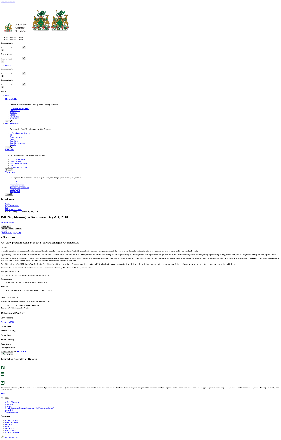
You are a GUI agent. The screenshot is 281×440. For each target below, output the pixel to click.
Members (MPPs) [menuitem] (11, 99)
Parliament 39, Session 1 (13, 210)
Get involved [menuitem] (9, 150)
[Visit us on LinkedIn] (2, 375)
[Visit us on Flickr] (2, 380)
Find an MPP (9, 424)
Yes (21, 351)
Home (7, 204)
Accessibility (9, 410)
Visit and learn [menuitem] (10, 172)
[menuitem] (20, 109)
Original (4, 231)
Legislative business (12, 206)
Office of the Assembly (13, 402)
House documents (11, 420)
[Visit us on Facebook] (3, 369)
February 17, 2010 (7, 322)
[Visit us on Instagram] (2, 365)
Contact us (9, 404)
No (25, 351)
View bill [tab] (4, 229)
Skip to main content (8, 2)
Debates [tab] (18, 229)
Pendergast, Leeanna (8, 222)
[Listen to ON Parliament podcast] (2, 378)
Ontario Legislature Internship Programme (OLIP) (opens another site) (29, 408)
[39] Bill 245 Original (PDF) (11, 233)
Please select (6, 226)
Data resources (10, 430)
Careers (8, 406)
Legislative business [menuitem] (12, 123)
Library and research (12, 422)
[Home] (35, 35)
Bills (6, 208)
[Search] (2, 50)
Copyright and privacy (11, 437)
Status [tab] (11, 229)
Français (8, 65)
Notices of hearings (12, 432)
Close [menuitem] (8, 121)
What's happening (11, 412)
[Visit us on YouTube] (3, 384)
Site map (4, 393)
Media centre (9, 428)
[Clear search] (24, 47)
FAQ (7, 426)
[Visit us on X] (2, 371)
